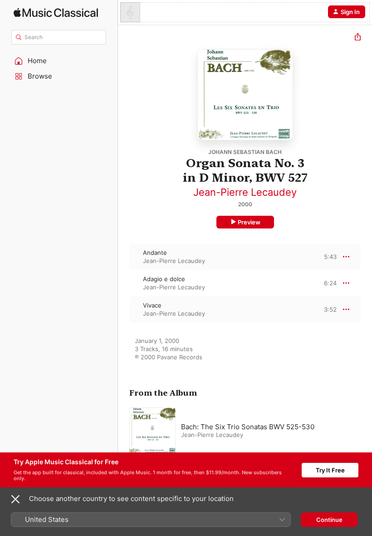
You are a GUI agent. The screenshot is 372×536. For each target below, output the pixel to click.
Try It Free (330, 470)
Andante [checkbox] (155, 252)
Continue (329, 519)
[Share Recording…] (358, 38)
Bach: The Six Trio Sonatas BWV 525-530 (247, 426)
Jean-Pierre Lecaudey (245, 192)
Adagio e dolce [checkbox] (164, 279)
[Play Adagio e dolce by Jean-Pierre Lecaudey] (123, 283)
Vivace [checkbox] (152, 305)
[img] (56, 12)
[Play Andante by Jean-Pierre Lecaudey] (123, 256)
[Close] (15, 499)
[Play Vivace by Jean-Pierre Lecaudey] (123, 309)
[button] (59, 61)
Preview (249, 222)
